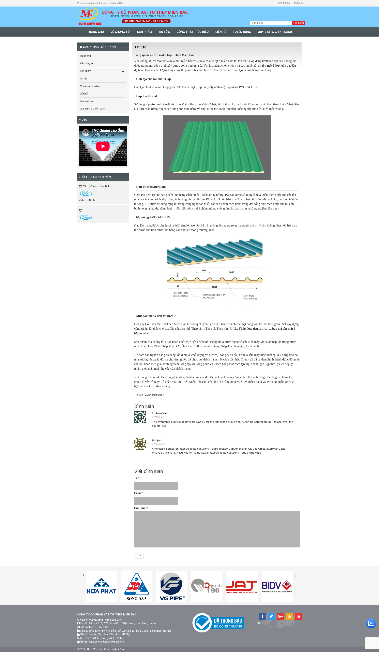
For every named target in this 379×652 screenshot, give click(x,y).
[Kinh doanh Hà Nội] (79, 193)
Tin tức (138, 394)
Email (138, 492)
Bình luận (141, 508)
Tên (137, 477)
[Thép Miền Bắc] (133, 16)
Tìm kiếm (298, 22)
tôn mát (155, 104)
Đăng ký (298, 2)
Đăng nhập (284, 2)
